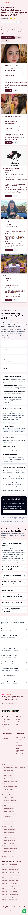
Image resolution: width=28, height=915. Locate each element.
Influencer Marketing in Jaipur (9, 897)
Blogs (3, 726)
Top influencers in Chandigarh (9, 846)
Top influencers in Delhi (8, 826)
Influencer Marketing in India (9, 864)
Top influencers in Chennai (8, 840)
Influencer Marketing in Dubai (9, 899)
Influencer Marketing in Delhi (9, 867)
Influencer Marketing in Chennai (10, 880)
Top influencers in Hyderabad (9, 835)
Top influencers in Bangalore (9, 832)
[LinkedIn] (6, 703)
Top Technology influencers (9, 814)
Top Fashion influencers (8, 764)
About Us (18, 721)
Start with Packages (6, 719)
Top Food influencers (20, 767)
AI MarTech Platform (6, 736)
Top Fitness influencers (8, 808)
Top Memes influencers (8, 784)
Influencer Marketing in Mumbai (10, 869)
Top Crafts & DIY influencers (9, 800)
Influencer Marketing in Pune (9, 883)
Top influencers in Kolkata (8, 837)
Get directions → (19, 739)
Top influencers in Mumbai (8, 829)
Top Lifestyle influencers (8, 775)
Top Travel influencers (7, 797)
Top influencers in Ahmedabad (10, 848)
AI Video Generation (6, 738)
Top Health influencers (8, 811)
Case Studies (4, 721)
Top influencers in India (8, 824)
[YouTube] (9, 703)
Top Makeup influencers (8, 773)
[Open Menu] (26, 2)
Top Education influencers (8, 805)
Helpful (18, 21)
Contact (15, 90)
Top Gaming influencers (8, 778)
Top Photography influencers (9, 786)
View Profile (8, 90)
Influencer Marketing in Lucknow (10, 894)
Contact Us (18, 719)
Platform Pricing (5, 729)
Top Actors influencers (8, 794)
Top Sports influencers (7, 789)
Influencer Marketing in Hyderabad (11, 875)
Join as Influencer (5, 724)
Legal (17, 724)
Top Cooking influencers (8, 792)
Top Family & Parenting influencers (11, 781)
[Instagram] (3, 703)
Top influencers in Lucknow (9, 854)
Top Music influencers (7, 767)
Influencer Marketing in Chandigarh (11, 886)
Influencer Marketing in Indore (9, 891)
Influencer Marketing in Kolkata (10, 877)
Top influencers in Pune (8, 843)
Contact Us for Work (7, 37)
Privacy (9, 910)
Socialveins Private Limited (15, 906)
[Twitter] (12, 703)
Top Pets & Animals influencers (9, 803)
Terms (13, 910)
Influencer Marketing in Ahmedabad (11, 888)
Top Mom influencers (7, 770)
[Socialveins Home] (5, 2)
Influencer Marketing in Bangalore (10, 872)
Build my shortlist (13, 511)
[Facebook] (16, 703)
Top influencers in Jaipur (8, 856)
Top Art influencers (7, 816)
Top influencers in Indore (8, 851)
